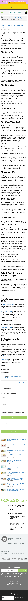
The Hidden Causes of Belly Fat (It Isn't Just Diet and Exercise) (16, 484)
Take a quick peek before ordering (16, 3)
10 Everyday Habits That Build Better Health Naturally (15, 473)
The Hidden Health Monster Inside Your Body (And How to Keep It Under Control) (16, 467)
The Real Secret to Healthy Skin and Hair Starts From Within (15, 489)
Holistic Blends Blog (16, 18)
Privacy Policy (14, 580)
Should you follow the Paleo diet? (12, 26)
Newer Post (22, 383)
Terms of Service (14, 581)
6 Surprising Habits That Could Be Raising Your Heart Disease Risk (15, 478)
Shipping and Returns (14, 583)
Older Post (5, 383)
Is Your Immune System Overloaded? (16, 450)
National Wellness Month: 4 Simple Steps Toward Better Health (15, 455)
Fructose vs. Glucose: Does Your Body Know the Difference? (16, 445)
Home (6, 18)
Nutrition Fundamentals (14, 376)
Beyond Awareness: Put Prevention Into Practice (16, 439)
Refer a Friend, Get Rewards (14, 585)
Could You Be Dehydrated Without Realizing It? (15, 461)
